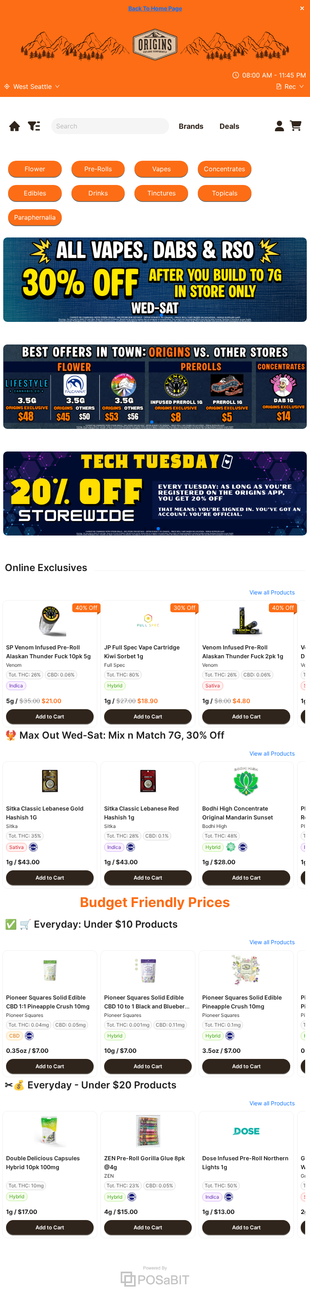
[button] (49, 620)
